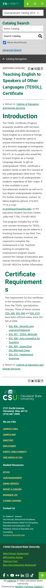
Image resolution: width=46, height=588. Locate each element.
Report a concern (12, 489)
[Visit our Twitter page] (8, 575)
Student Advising (12, 501)
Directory (8, 440)
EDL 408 (20, 313)
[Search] (40, 36)
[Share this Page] (35, 68)
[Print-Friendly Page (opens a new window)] (38, 68)
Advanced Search (11, 50)
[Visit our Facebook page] (4, 575)
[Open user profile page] (27, 3)
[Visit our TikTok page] (31, 575)
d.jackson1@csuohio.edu (14, 535)
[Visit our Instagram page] (27, 575)
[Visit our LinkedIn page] (22, 575)
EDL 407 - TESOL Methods (23, 334)
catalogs (11, 580)
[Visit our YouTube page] (12, 575)
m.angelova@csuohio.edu (17, 208)
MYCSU (6, 472)
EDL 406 (10, 313)
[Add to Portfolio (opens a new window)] (32, 68)
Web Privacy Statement (16, 553)
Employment (9, 446)
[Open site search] (35, 3)
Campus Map (9, 434)
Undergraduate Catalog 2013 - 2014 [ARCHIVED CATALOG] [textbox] (23, 12)
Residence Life (10, 495)
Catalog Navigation (16, 58)
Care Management (12, 478)
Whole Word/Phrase (17, 42)
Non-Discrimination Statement (19, 565)
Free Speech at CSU (12, 457)
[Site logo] (11, 4)
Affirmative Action (13, 557)
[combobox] (23, 13)
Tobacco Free (10, 561)
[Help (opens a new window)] (41, 68)
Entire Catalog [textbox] (11, 28)
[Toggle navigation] (42, 3)
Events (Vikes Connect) (15, 452)
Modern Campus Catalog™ (29, 586)
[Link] (42, 575)
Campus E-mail (10, 429)
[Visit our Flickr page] (17, 575)
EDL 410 (34, 313)
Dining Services (11, 483)
